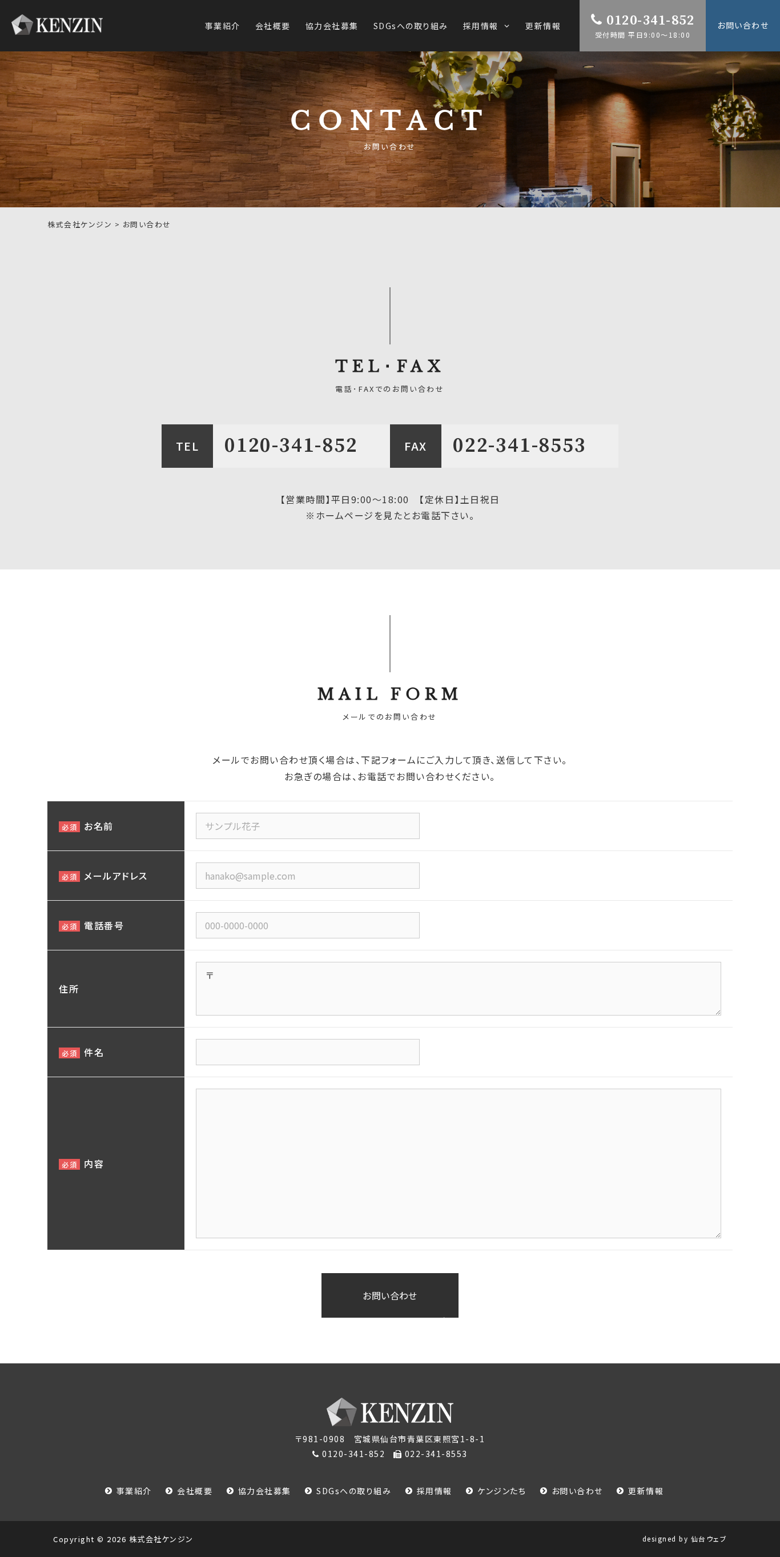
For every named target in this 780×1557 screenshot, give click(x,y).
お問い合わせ (743, 25)
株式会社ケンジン (161, 1539)
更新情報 (543, 25)
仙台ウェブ (709, 1538)
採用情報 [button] (480, 25)
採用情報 (434, 1490)
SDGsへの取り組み (410, 25)
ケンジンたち (501, 1490)
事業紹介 (222, 25)
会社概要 (273, 25)
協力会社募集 (332, 25)
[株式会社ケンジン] (57, 24)
